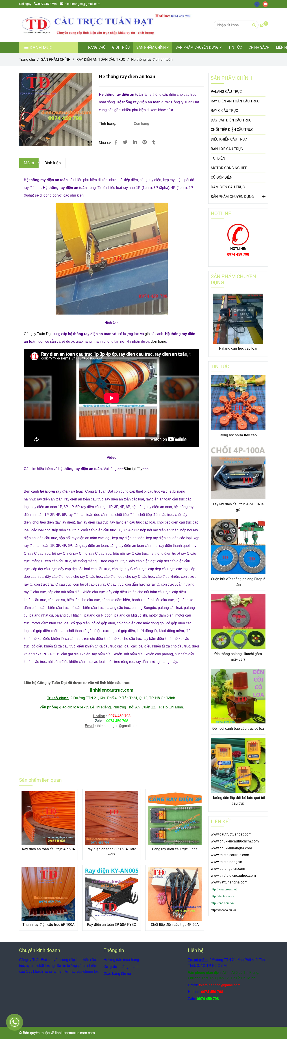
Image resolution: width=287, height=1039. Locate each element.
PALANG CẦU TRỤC (226, 91)
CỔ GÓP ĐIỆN (221, 177)
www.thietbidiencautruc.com (233, 875)
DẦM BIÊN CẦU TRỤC (228, 187)
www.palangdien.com (228, 868)
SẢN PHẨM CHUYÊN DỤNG (198, 47)
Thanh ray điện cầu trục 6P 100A (48, 924)
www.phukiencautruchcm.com (235, 841)
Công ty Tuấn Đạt (38, 334)
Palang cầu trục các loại (238, 348)
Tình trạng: (108, 123)
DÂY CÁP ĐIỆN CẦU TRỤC (231, 120)
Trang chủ (27, 59)
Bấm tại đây (133, 469)
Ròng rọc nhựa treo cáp (238, 435)
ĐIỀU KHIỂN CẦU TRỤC (229, 139)
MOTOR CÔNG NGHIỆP (229, 168)
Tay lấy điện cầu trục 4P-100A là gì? (238, 507)
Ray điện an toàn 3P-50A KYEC (111, 924)
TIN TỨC (235, 47)
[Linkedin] (135, 142)
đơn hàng (158, 341)
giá (147, 334)
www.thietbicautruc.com (230, 855)
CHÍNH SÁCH (259, 47)
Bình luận (52, 163)
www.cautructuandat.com (231, 834)
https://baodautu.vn (223, 910)
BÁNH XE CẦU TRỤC (227, 149)
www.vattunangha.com (229, 882)
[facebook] (258, 4)
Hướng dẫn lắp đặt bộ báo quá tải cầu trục (238, 801)
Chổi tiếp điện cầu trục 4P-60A (175, 924)
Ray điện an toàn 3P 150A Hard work (111, 851)
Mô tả (29, 163)
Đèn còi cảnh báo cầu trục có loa (238, 728)
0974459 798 (47, 4)
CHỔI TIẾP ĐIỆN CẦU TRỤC (232, 130)
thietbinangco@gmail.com (81, 4)
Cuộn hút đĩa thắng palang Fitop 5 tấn (238, 582)
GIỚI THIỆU (121, 47)
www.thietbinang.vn (226, 862)
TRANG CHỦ (95, 47)
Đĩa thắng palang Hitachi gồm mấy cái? (238, 657)
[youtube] (266, 4)
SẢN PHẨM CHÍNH (151, 47)
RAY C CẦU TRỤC (224, 110)
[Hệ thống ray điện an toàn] (108, 25)
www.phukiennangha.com (231, 848)
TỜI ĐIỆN (218, 158)
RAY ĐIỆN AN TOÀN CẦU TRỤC (100, 59)
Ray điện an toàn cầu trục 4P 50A (48, 849)
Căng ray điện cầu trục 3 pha (175, 849)
